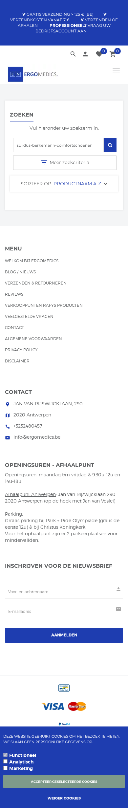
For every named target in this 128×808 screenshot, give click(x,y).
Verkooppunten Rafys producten (44, 305)
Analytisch (21, 762)
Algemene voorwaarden (33, 338)
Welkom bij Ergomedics (31, 260)
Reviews (14, 294)
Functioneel (22, 755)
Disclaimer (17, 360)
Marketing (21, 768)
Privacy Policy (21, 349)
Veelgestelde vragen (29, 316)
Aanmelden (64, 635)
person (85, 54)
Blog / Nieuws (20, 271)
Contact (14, 327)
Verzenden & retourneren (36, 283)
